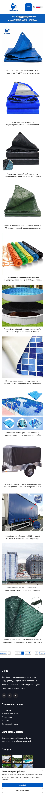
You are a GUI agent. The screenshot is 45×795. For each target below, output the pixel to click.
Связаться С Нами (10, 724)
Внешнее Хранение (10, 714)
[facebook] (10, 695)
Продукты (33, 20)
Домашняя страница (18, 20)
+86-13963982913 (9, 741)
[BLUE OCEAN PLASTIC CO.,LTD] (13, 7)
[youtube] (4, 695)
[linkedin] (15, 695)
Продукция (6, 710)
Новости (5, 720)
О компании (7, 717)
